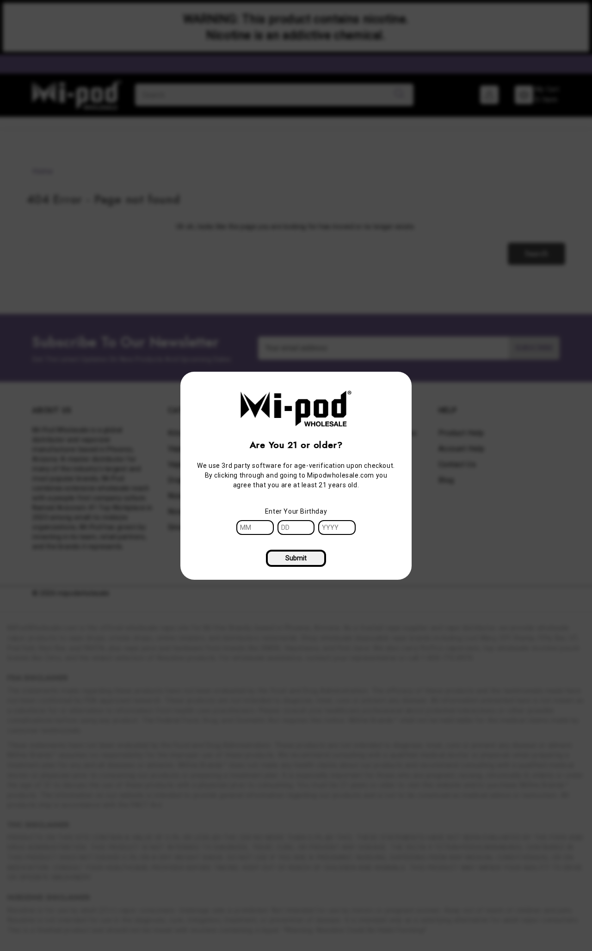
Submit (296, 558)
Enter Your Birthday (296, 511)
